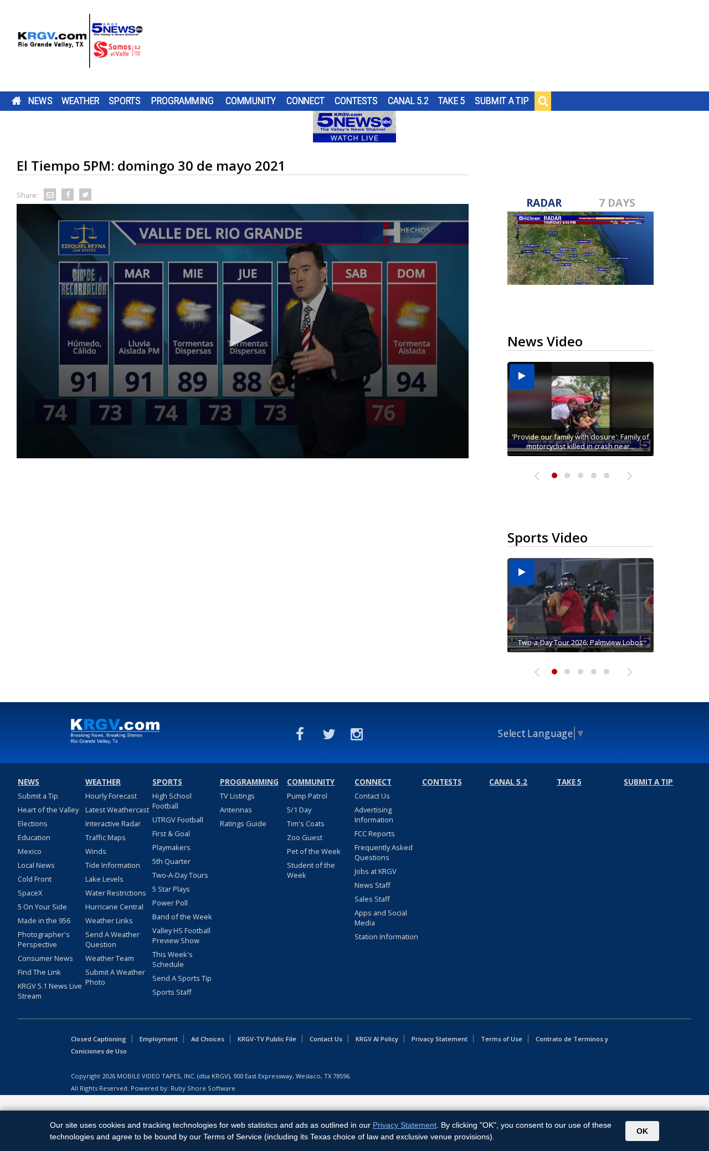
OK (642, 1131)
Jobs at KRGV (375, 871)
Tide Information (112, 865)
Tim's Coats (306, 823)
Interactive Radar (113, 823)
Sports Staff (172, 992)
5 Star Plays (171, 889)
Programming (182, 100)
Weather (80, 100)
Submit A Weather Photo (115, 977)
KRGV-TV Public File (267, 1039)
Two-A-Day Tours (180, 875)
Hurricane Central (114, 907)
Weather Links (109, 920)
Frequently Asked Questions (383, 852)
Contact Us (372, 796)
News (40, 100)
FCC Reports (374, 833)
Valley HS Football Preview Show (181, 935)
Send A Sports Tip (182, 978)
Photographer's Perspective (44, 939)
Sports (125, 100)
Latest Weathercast (117, 810)
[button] (242, 330)
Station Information (386, 937)
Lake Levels (104, 879)
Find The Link (39, 972)
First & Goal (171, 833)
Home (16, 100)
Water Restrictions (115, 893)
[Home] (80, 47)
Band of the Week (182, 917)
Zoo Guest (304, 837)
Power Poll (170, 903)
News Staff (372, 885)
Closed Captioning (98, 1039)
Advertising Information (373, 815)
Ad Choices (207, 1039)
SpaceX (30, 893)
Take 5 (451, 100)
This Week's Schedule (172, 959)
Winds (95, 851)
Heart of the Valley (48, 810)
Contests (356, 100)
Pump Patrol (307, 796)
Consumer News (45, 958)
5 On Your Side (42, 907)
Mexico (30, 851)
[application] (243, 331)
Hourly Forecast (111, 796)
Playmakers (171, 847)
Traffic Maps (105, 837)
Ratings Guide (243, 823)
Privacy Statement (439, 1039)
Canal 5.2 (408, 100)
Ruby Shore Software (203, 1088)
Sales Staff (372, 899)
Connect (305, 100)
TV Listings (237, 796)
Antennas (236, 810)
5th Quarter (171, 861)
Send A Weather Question (112, 939)
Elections (33, 823)
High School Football (172, 801)
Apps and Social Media (380, 918)
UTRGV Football (177, 820)
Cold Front (35, 879)
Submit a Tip (501, 100)
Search (543, 100)
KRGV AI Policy (377, 1039)
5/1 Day (299, 810)
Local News (36, 865)
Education (34, 837)
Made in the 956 (44, 920)
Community (250, 100)
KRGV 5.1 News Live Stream (50, 991)
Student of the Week (311, 870)
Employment (159, 1039)
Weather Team (109, 958)
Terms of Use (501, 1039)
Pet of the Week (314, 851)
